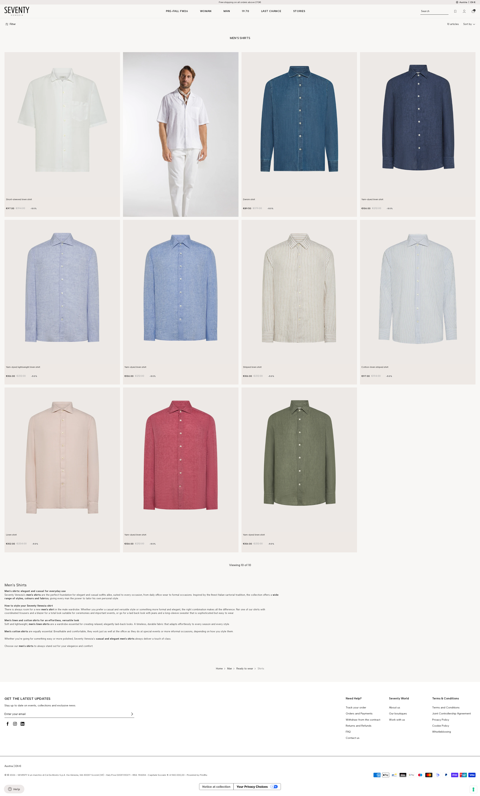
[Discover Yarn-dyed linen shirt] (418, 124)
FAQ (348, 731)
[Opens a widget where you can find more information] (14, 789)
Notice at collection (216, 786)
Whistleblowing (441, 731)
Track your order (356, 707)
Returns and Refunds (358, 725)
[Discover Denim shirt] (299, 124)
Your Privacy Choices (252, 786)
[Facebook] (7, 724)
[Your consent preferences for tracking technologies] (473, 789)
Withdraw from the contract (363, 719)
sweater (185, 613)
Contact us (352, 738)
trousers (24, 613)
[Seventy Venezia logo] (81, 11)
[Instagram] (15, 724)
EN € (473, 2)
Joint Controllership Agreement (451, 713)
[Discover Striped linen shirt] (299, 292)
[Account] (464, 11)
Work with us (397, 719)
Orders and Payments (359, 713)
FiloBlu (203, 775)
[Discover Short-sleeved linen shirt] (62, 124)
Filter (13, 24)
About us (394, 707)
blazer (41, 613)
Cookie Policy (440, 725)
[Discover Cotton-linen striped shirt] (418, 292)
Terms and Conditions (446, 707)
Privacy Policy (440, 719)
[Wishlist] (455, 11)
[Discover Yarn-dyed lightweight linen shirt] (62, 292)
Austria (8, 766)
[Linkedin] (23, 724)
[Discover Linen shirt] (62, 459)
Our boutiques (398, 713)
